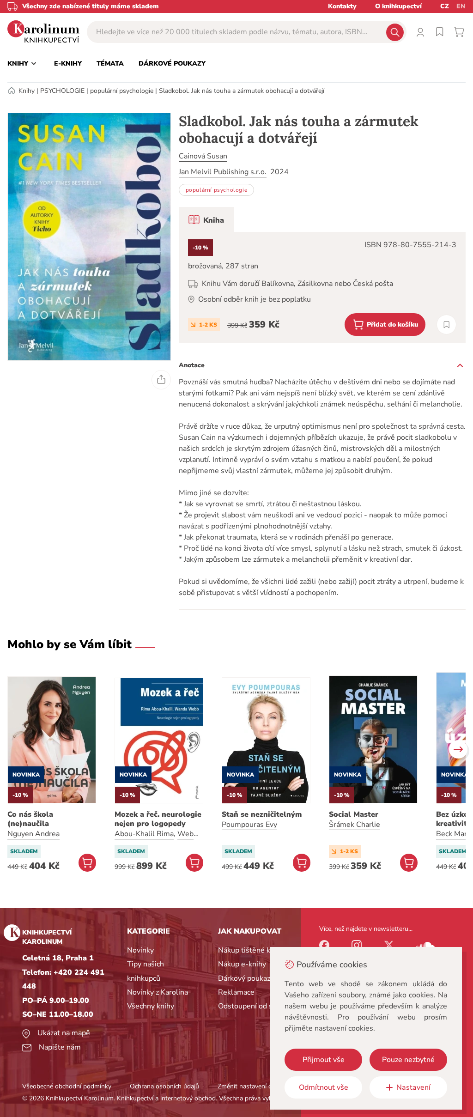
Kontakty (342, 6)
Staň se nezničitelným (262, 814)
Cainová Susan (203, 156)
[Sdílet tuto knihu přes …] (161, 379)
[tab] (206, 219)
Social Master (353, 814)
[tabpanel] (322, 287)
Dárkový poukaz (244, 978)
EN (461, 6)
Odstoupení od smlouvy (257, 1006)
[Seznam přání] (439, 31)
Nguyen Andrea (33, 834)
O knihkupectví (398, 6)
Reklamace (236, 992)
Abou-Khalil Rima (144, 834)
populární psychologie (121, 90)
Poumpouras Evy (249, 825)
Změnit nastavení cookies (254, 1086)
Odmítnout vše (323, 1087)
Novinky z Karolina (157, 992)
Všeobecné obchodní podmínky (66, 1086)
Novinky (140, 950)
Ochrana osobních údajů (164, 1086)
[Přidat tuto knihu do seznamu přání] (446, 324)
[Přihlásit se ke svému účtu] (420, 31)
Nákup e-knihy (242, 964)
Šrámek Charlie (354, 825)
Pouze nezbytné (408, 1060)
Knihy (26, 90)
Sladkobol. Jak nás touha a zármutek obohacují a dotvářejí (241, 90)
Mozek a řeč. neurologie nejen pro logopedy (158, 819)
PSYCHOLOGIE (62, 90)
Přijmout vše (324, 1060)
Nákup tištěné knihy (251, 950)
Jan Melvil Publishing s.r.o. (223, 172)
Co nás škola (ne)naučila (30, 819)
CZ (444, 6)
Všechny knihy (150, 1006)
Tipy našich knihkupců (145, 971)
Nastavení (413, 1087)
